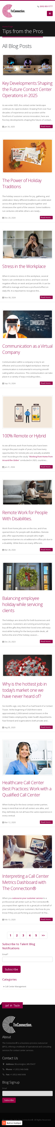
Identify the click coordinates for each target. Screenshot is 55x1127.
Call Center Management (15, 986)
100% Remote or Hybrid (24, 436)
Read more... (46, 126)
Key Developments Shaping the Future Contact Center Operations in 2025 (27, 89)
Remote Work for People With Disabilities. (25, 515)
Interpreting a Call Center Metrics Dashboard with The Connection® (25, 882)
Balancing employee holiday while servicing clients (22, 604)
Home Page (7, 26)
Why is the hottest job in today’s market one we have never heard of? (24, 690)
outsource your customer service (27, 898)
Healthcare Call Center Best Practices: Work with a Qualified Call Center (26, 788)
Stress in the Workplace (24, 266)
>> (43, 935)
